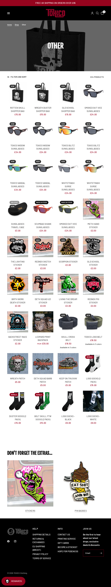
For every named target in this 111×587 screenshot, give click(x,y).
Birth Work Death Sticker (17, 301)
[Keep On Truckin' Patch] (68, 363)
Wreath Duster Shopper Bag (43, 109)
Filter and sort (19, 77)
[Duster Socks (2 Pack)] (17, 401)
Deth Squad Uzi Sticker (43, 301)
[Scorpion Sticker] (68, 246)
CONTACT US (64, 534)
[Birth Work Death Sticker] (17, 284)
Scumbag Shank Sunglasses (43, 226)
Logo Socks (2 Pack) (93, 380)
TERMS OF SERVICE (42, 558)
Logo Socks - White (93, 418)
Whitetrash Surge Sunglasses (68, 186)
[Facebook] (10, 541)
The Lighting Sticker (18, 263)
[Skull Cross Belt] (68, 321)
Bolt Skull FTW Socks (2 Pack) (42, 418)
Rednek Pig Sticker (93, 301)
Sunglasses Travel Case (17, 226)
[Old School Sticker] (93, 246)
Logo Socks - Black (68, 418)
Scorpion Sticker (68, 261)
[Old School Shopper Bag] (68, 92)
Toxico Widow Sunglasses (18, 147)
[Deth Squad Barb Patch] (43, 363)
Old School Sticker (93, 263)
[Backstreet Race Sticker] (17, 321)
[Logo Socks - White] (93, 401)
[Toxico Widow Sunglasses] (17, 130)
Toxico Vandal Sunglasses (17, 185)
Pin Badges (81, 511)
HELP (35, 529)
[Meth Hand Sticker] (93, 209)
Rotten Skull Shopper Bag (17, 109)
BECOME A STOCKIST (67, 547)
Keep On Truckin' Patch (68, 380)
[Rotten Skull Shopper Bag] (17, 92)
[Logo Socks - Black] (68, 401)
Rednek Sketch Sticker (43, 263)
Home (9, 25)
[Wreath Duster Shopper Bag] (43, 92)
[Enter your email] (101, 553)
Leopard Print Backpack (43, 338)
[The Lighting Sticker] (17, 246)
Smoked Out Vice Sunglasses (93, 109)
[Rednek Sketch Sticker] (43, 246)
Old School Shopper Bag (68, 109)
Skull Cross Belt (68, 338)
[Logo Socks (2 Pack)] (93, 363)
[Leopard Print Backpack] (43, 321)
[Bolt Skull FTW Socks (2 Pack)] (43, 401)
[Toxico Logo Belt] (93, 321)
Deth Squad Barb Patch (43, 380)
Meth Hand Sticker (93, 226)
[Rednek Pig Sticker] (93, 284)
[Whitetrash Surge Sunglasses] (68, 168)
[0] (102, 13)
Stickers (30, 511)
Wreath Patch (17, 378)
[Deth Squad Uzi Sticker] (43, 284)
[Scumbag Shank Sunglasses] (43, 209)
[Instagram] (17, 541)
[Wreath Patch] (17, 363)
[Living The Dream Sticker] (68, 284)
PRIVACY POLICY (40, 554)
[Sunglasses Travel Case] (17, 209)
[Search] (97, 13)
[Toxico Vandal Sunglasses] (17, 168)
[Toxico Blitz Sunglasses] (68, 130)
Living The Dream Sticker (68, 301)
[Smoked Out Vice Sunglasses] (93, 92)
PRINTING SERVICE (67, 538)
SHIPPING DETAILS (41, 534)
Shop (17, 25)
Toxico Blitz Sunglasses (68, 147)
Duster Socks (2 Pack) (17, 418)
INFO (60, 529)
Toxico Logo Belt (93, 337)
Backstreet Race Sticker (17, 338)
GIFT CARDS (63, 543)
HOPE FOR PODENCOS (68, 551)
